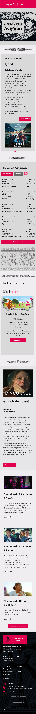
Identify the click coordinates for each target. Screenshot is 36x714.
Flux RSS (11, 683)
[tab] (7, 174)
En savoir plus (25, 118)
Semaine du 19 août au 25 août (18, 496)
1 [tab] (15, 152)
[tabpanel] (18, 102)
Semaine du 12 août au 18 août (18, 548)
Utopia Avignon (13, 4)
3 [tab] (20, 152)
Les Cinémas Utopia (18, 702)
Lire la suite (8, 517)
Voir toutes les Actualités (18, 626)
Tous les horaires (18, 241)
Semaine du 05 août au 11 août (16, 602)
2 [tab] (18, 152)
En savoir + (17, 340)
